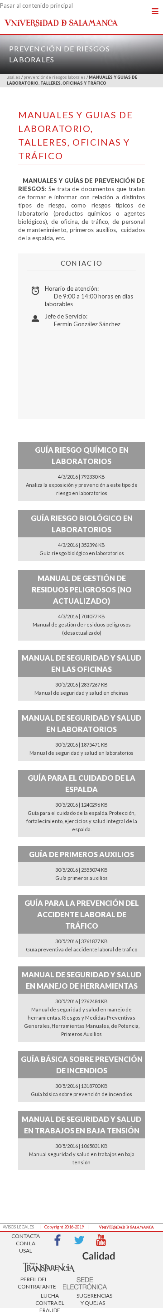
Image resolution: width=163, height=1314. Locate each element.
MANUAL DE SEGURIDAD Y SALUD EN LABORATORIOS (81, 723)
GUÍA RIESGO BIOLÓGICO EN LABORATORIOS (82, 524)
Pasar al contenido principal (36, 5)
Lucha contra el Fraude (49, 1300)
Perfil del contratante (34, 1283)
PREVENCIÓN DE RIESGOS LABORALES (55, 77)
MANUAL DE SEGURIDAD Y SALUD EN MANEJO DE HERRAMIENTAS (81, 980)
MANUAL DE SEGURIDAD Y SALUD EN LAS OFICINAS (81, 663)
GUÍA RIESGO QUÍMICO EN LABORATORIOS (82, 455)
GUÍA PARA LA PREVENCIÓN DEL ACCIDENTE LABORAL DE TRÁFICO (81, 914)
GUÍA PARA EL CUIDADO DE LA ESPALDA (81, 783)
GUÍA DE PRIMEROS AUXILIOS (81, 854)
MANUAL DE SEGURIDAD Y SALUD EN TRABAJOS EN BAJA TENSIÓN (81, 1125)
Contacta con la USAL (25, 1240)
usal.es (13, 77)
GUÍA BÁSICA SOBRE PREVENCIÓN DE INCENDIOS (82, 1065)
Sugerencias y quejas (93, 1299)
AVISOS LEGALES (18, 1226)
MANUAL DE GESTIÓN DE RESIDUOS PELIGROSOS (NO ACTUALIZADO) (82, 589)
